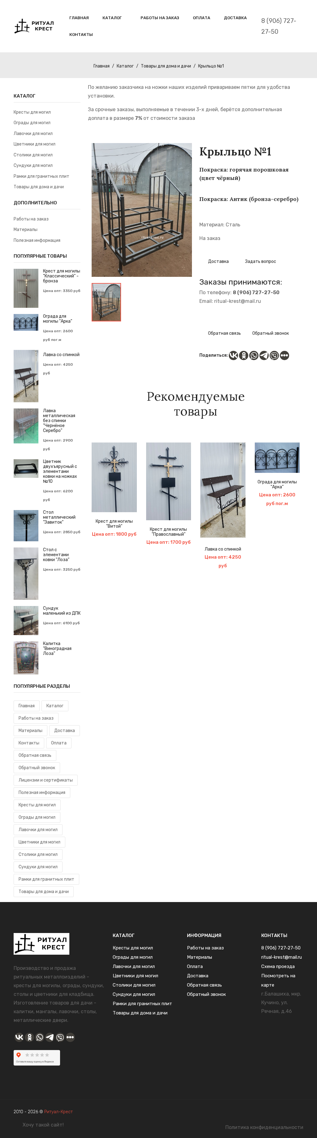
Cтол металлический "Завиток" (59, 517)
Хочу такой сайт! (43, 1125)
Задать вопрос (260, 261)
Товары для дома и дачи (166, 66)
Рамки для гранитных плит (41, 176)
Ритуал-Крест (58, 1111)
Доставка (235, 17)
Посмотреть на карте (278, 980)
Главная (79, 17)
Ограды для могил (32, 122)
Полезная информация (37, 240)
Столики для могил (33, 155)
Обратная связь (224, 333)
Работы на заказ (160, 17)
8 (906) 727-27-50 (278, 26)
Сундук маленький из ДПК (61, 611)
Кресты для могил (32, 112)
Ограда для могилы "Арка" (277, 485)
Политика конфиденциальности (264, 1127)
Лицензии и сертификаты (46, 780)
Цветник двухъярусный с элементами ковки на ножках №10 (60, 471)
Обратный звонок (270, 333)
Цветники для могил (34, 144)
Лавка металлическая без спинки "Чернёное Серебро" (59, 420)
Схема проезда (278, 966)
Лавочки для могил (33, 133)
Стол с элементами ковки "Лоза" (56, 554)
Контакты (81, 34)
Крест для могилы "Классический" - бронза (61, 276)
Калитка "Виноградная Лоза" (57, 648)
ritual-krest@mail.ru (237, 301)
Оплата (201, 17)
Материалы (25, 229)
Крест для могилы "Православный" (168, 532)
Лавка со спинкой (223, 549)
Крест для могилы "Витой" (114, 524)
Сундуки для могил (33, 165)
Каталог (112, 17)
